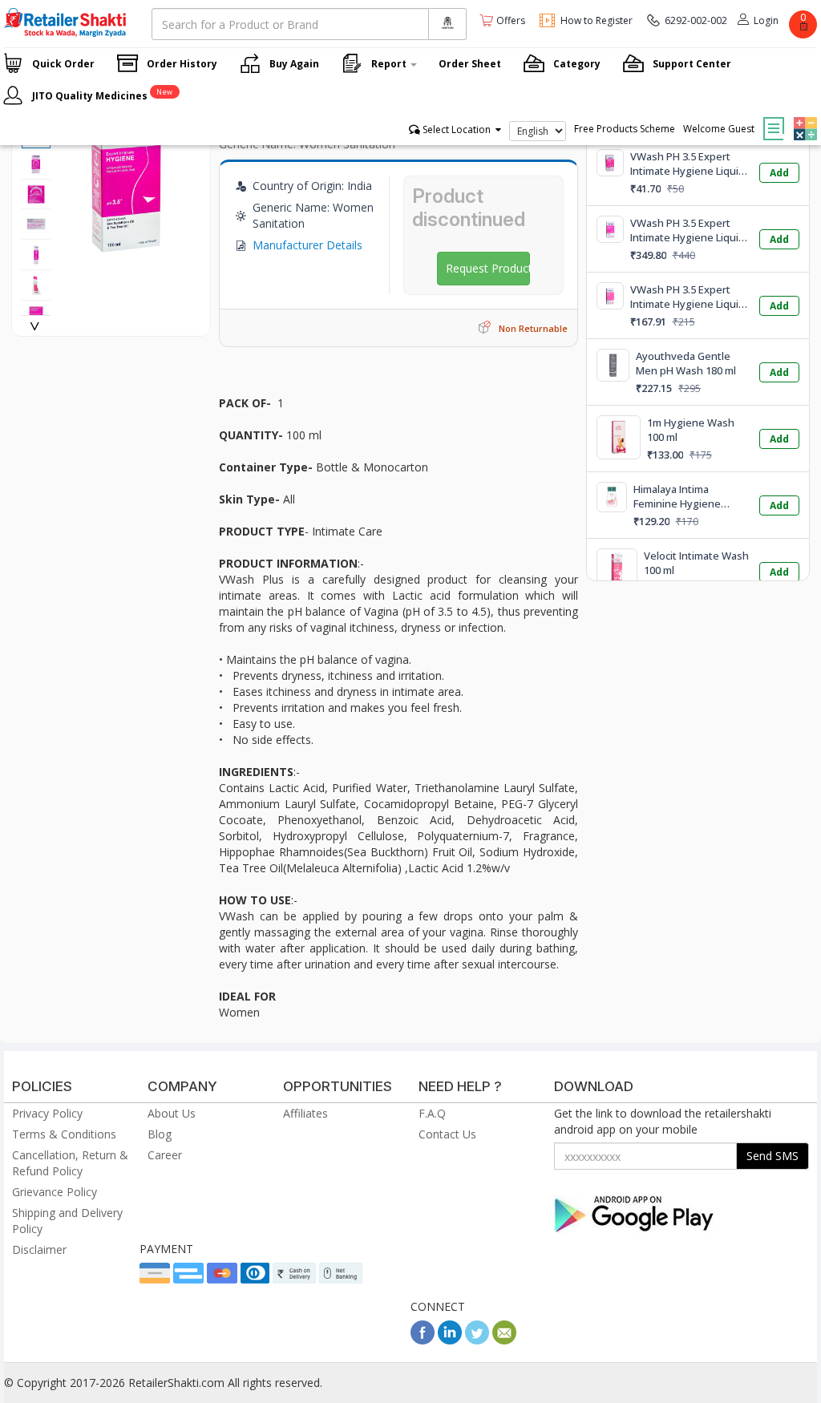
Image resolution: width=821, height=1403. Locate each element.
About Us (172, 1113)
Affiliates (305, 1113)
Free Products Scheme (624, 128)
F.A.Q (432, 1113)
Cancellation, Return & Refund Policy (70, 1163)
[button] (803, 117)
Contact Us (447, 1134)
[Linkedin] (450, 1340)
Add (779, 173)
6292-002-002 (696, 20)
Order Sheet (470, 64)
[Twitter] (477, 1340)
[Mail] (504, 1340)
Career (165, 1154)
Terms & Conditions (64, 1134)
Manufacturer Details (307, 245)
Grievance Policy (54, 1191)
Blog (160, 1134)
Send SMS (772, 1155)
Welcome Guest (718, 128)
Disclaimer (39, 1249)
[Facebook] (422, 1340)
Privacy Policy (47, 1113)
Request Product (488, 268)
